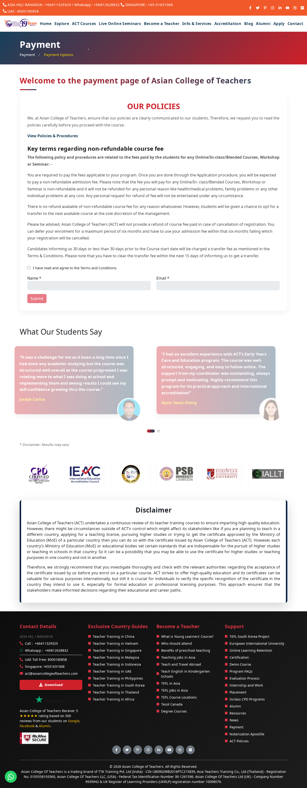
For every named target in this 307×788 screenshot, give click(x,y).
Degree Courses (174, 698)
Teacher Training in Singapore (117, 637)
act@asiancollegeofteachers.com (51, 660)
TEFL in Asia (170, 670)
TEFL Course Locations (179, 684)
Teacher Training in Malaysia (116, 644)
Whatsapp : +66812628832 (97, 4)
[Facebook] (250, 8)
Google (73, 708)
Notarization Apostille (247, 721)
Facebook (27, 713)
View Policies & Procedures (52, 135)
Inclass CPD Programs (247, 686)
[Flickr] (302, 8)
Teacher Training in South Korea (119, 672)
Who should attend (176, 630)
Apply (279, 23)
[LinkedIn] (280, 8)
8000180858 (28, 11)
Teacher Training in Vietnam (115, 630)
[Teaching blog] (295, 8)
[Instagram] (272, 8)
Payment (27, 54)
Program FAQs (241, 658)
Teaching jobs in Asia (178, 644)
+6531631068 (54, 653)
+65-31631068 (160, 4)
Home (45, 23)
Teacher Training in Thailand (116, 679)
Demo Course (240, 651)
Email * (162, 278)
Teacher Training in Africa (113, 686)
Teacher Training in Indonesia (117, 651)
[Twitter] (258, 8)
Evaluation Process (245, 665)
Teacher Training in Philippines (118, 665)
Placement (238, 679)
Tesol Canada (172, 691)
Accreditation (227, 23)
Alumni (263, 23)
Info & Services (197, 23)
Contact (295, 23)
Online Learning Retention (251, 637)
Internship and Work (246, 672)
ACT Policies (239, 728)
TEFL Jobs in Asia (174, 677)
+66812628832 (56, 637)
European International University (257, 630)
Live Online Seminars (120, 23)
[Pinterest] (265, 8)
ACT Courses (84, 23)
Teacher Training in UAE (112, 658)
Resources (238, 700)
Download (54, 671)
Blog (248, 23)
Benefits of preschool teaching (185, 637)
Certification (239, 644)
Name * (34, 278)
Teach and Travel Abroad (181, 651)
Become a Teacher (161, 23)
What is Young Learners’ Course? (187, 623)
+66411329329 (58, 4)
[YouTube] (287, 8)
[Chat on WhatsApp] (11, 776)
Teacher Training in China (113, 623)
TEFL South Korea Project (249, 623)
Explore (61, 23)
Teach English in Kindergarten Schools (185, 661)
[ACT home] (21, 24)
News (234, 707)
